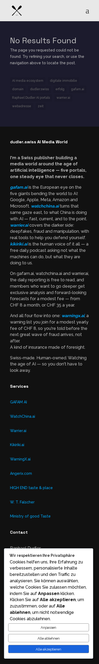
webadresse (21, 106)
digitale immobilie (63, 81)
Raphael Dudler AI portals (31, 98)
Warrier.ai (18, 431)
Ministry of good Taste (30, 516)
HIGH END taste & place (31, 488)
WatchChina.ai (22, 416)
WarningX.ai (20, 459)
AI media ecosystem (27, 81)
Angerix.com (21, 473)
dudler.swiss (39, 89)
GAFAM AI (18, 402)
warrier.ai (63, 98)
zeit (41, 106)
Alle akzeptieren (48, 649)
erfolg (59, 89)
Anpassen (48, 627)
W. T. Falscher (22, 502)
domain (17, 89)
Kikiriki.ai (17, 445)
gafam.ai (77, 89)
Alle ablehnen (48, 638)
